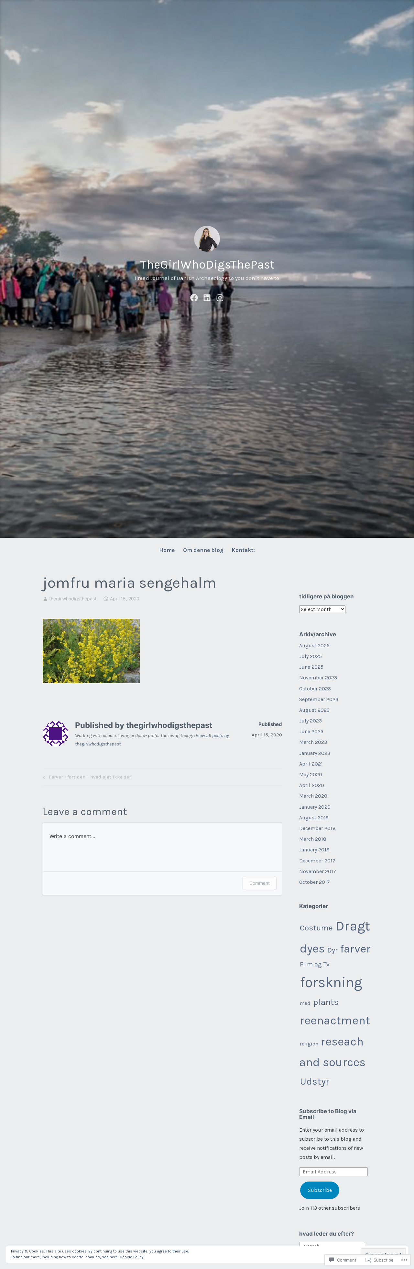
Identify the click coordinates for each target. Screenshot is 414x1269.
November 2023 (318, 678)
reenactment (335, 1020)
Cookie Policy (132, 1257)
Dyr (332, 950)
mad (305, 1003)
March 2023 (313, 742)
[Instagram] (219, 296)
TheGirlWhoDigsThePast (207, 264)
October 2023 (315, 689)
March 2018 (312, 839)
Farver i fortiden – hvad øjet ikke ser (86, 778)
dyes (312, 948)
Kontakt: (243, 550)
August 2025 (314, 645)
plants (326, 1002)
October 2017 (314, 882)
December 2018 (317, 828)
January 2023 (314, 753)
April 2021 (311, 764)
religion (309, 1044)
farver (355, 948)
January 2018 (314, 850)
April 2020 (311, 785)
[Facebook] (194, 296)
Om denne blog (203, 550)
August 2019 (314, 817)
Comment (259, 883)
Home (167, 550)
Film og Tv (315, 964)
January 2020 (315, 807)
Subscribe (320, 1190)
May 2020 (310, 774)
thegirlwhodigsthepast (72, 598)
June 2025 (311, 667)
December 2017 (317, 861)
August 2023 (314, 710)
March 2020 (313, 796)
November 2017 (317, 871)
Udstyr (315, 1081)
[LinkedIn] (207, 296)
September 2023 (318, 699)
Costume (316, 927)
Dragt (352, 926)
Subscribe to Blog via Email (327, 1114)
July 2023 (310, 721)
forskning (331, 982)
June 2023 (311, 731)
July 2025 (310, 656)
